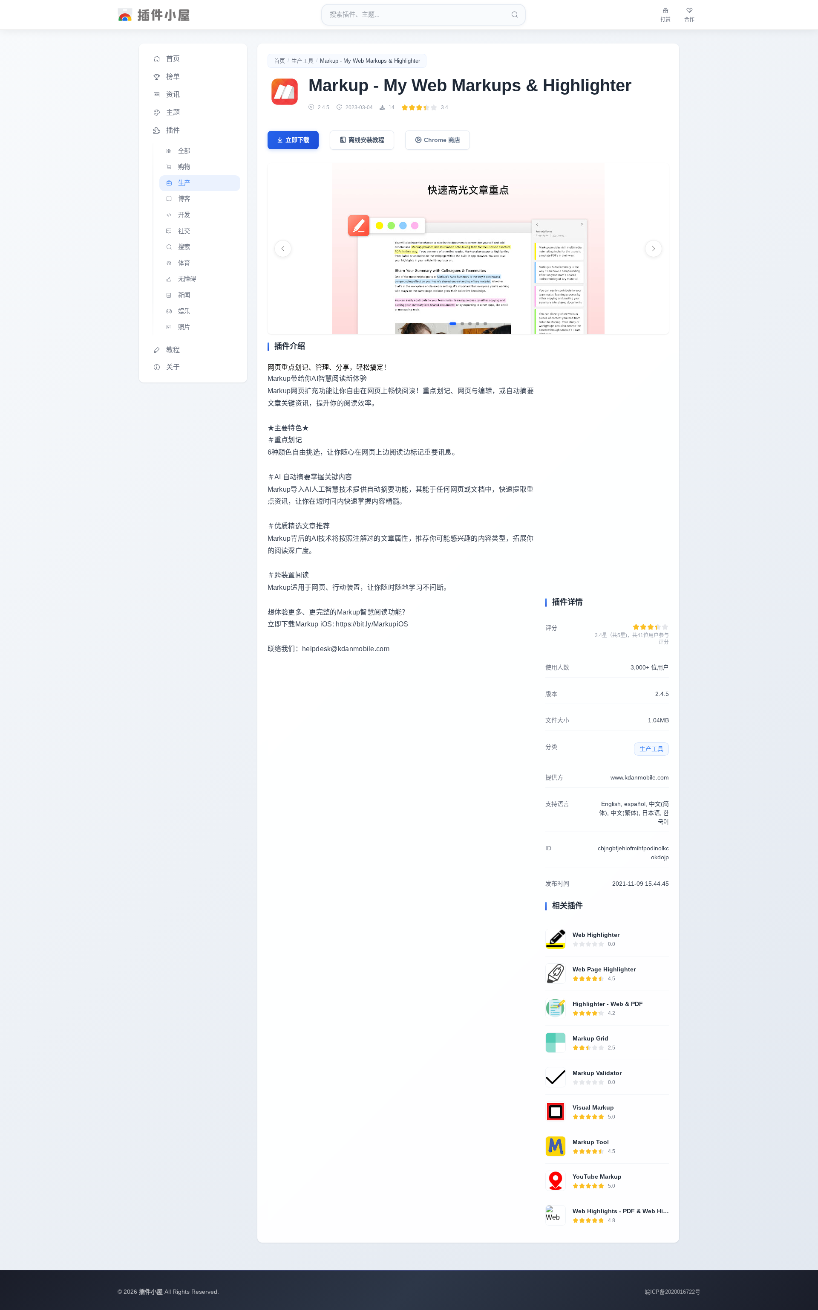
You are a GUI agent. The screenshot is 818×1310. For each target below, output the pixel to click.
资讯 (173, 94)
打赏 (665, 20)
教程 (173, 350)
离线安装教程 (366, 139)
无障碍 (187, 278)
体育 (184, 263)
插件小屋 (151, 1291)
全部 (184, 151)
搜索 (184, 246)
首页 (173, 58)
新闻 (184, 295)
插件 (173, 130)
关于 (173, 367)
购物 (184, 166)
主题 (173, 112)
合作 (689, 20)
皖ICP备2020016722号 (672, 1292)
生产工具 (302, 61)
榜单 (173, 76)
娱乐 (184, 311)
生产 (184, 183)
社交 (184, 231)
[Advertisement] (401, 740)
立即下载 (297, 139)
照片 (184, 327)
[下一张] (653, 248)
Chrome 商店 (442, 139)
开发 (184, 215)
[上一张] (282, 248)
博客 (184, 198)
